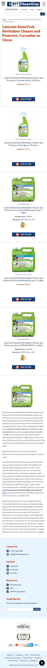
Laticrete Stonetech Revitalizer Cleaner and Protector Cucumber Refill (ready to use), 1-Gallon (23, 210)
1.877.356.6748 (11, 9)
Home (4, 19)
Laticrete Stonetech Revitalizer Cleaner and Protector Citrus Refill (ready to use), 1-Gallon (23, 279)
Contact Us (23, 9)
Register (39, 9)
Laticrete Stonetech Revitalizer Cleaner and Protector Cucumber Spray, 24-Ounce (23, 79)
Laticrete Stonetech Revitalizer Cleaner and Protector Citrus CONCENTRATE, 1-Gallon (23, 344)
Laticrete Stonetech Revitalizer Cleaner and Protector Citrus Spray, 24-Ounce (23, 143)
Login (32, 9)
